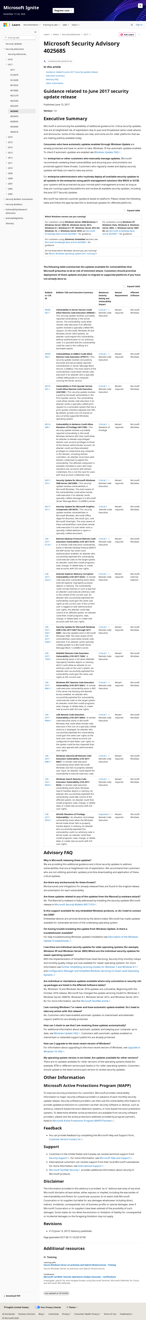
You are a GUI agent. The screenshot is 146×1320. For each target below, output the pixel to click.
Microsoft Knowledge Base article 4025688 (65, 242)
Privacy (65, 1314)
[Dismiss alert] (140, 5)
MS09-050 (48, 355)
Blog (41, 1314)
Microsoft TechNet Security (63, 1169)
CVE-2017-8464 (47, 717)
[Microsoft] (5, 25)
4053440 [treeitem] (14, 126)
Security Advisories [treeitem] (17, 54)
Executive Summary (55, 75)
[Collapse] (35, 32)
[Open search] (132, 24)
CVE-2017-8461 (47, 685)
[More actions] (139, 34)
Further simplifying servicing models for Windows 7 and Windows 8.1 (98, 966)
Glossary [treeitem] (10, 223)
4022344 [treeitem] (14, 100)
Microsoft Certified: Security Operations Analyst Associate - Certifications (80, 1277)
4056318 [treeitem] (14, 132)
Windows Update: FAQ (106, 152)
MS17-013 (48, 508)
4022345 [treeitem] (14, 106)
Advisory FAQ (52, 79)
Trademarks (125, 1314)
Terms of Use (110, 1314)
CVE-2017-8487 (47, 758)
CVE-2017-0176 (47, 541)
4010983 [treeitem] (14, 90)
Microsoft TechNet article (94, 1001)
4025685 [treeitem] (14, 111)
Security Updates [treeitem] (14, 43)
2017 (86, 34)
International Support (90, 1166)
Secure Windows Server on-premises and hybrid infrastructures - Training (80, 1265)
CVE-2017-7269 (47, 656)
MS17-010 (48, 482)
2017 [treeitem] (12, 69)
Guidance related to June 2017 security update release (72, 72)
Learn (46, 34)
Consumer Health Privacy (86, 1314)
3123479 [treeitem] (14, 74)
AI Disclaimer (8, 1314)
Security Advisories (71, 34)
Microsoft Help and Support (115, 1158)
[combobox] (19, 37)
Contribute (53, 1314)
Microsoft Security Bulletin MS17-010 (74, 904)
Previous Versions (26, 1314)
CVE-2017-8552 (47, 817)
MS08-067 (48, 311)
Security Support (58, 1158)
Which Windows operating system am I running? (72, 253)
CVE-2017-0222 (47, 577)
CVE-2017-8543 (47, 782)
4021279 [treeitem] (14, 95)
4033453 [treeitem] (14, 116)
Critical (102, 309)
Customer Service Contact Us (64, 1139)
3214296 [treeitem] (14, 80)
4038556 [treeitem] (14, 121)
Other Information (54, 83)
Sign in (139, 24)
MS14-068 (48, 426)
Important (103, 814)
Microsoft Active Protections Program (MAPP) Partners (82, 1120)
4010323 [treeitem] (14, 85)
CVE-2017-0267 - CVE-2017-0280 (48, 634)
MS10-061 (48, 387)
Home (56, 34)
